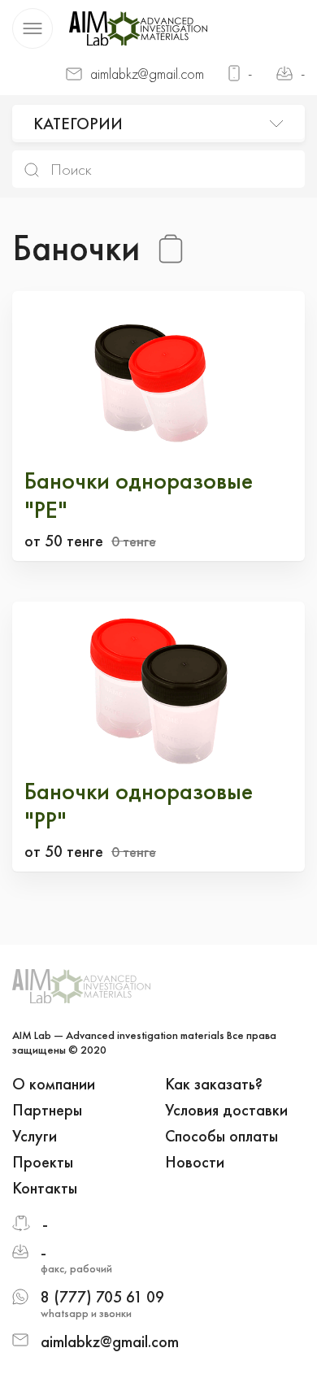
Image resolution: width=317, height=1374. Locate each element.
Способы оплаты (221, 1135)
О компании (53, 1083)
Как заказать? (214, 1083)
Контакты (44, 1187)
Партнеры (47, 1109)
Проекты (42, 1161)
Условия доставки (226, 1109)
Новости (194, 1161)
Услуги (34, 1135)
